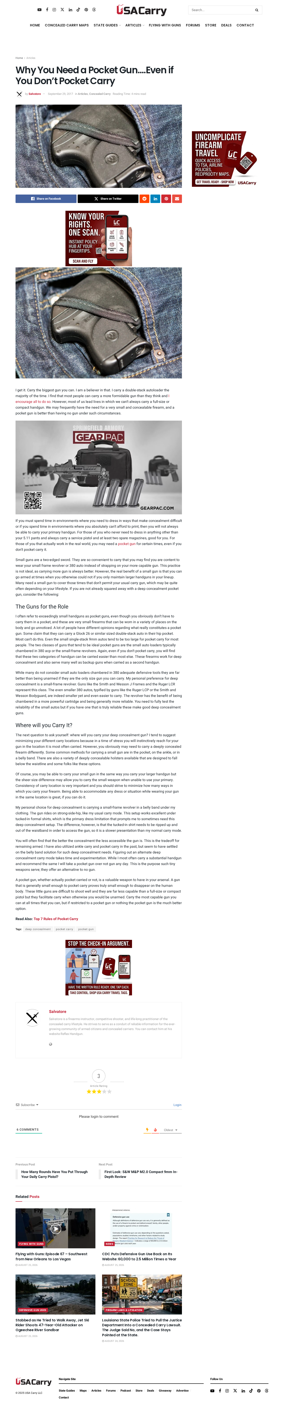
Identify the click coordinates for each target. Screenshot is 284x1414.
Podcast (125, 1390)
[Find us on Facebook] (47, 10)
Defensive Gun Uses (32, 1310)
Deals (150, 1390)
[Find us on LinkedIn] (70, 10)
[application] (99, 467)
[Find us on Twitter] (62, 10)
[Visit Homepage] (142, 10)
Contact (245, 25)
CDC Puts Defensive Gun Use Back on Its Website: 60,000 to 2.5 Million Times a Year (139, 1256)
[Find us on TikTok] (78, 10)
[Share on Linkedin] (155, 199)
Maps (83, 1390)
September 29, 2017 (60, 94)
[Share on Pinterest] (166, 199)
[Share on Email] (177, 199)
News (109, 1244)
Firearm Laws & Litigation (124, 1310)
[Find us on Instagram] (54, 10)
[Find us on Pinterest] (86, 10)
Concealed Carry (100, 94)
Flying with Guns (31, 1244)
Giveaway (165, 1390)
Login (177, 1105)
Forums (111, 1390)
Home (35, 25)
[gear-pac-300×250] (225, 94)
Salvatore (35, 94)
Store (139, 1390)
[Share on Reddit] (144, 199)
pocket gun (127, 544)
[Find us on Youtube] (39, 10)
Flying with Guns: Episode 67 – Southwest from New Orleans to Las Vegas (51, 1256)
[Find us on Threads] (94, 10)
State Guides (67, 1390)
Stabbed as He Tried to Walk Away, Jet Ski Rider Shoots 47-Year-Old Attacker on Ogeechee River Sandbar (52, 1325)
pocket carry (64, 929)
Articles (30, 58)
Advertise (182, 1390)
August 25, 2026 (27, 1265)
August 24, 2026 (114, 1341)
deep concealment (38, 929)
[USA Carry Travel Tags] (98, 238)
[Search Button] (257, 10)
